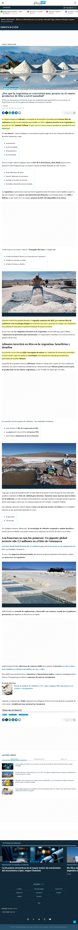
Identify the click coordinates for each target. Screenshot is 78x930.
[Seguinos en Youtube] (50, 919)
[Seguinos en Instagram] (28, 919)
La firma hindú (21, 546)
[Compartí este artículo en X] (6, 112)
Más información (7, 21)
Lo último (19, 889)
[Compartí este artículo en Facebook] (3, 112)
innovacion (23, 715)
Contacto (39, 896)
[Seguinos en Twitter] (44, 919)
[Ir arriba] (74, 921)
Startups (59, 892)
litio (5, 715)
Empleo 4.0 (19, 892)
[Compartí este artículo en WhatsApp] (9, 112)
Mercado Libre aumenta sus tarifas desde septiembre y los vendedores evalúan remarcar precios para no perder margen (44, 781)
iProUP (6, 106)
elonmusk (12, 715)
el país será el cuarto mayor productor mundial (49, 125)
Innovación (39, 892)
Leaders (19, 896)
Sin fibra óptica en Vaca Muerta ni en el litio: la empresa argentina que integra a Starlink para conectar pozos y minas (45, 773)
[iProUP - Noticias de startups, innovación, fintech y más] (39, 3)
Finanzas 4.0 (58, 889)
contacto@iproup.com (8, 912)
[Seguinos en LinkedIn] (39, 919)
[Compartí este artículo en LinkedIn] (13, 112)
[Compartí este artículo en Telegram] (16, 112)
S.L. (70, 874)
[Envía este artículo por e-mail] (19, 112)
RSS (39, 903)
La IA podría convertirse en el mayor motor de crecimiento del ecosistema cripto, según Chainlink (44, 765)
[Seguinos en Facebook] (33, 919)
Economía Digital (39, 889)
